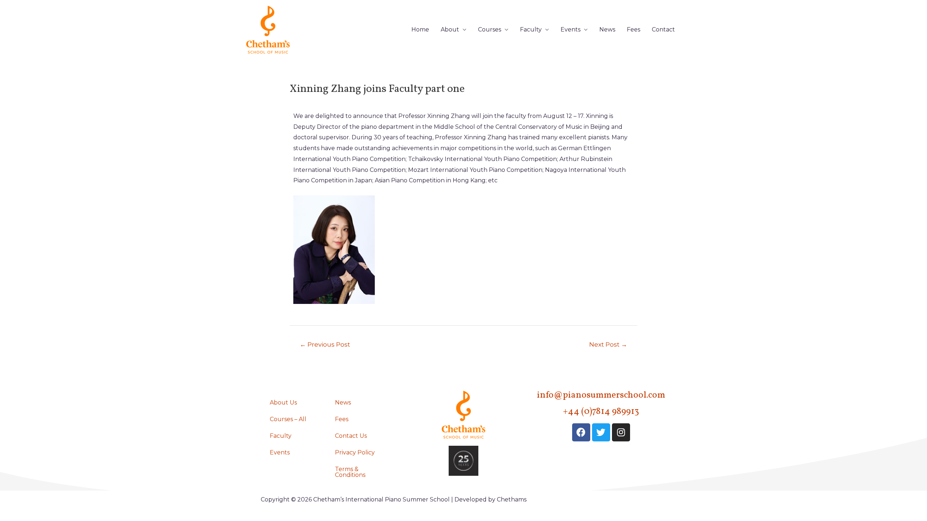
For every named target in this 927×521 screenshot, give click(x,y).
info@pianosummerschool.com (601, 395)
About (450, 29)
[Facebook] (581, 432)
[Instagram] (621, 432)
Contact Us (351, 435)
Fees (633, 29)
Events (570, 29)
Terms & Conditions (350, 472)
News (607, 29)
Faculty (531, 29)
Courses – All (288, 419)
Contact (663, 29)
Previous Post (325, 344)
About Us (283, 402)
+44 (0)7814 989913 (601, 411)
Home (420, 29)
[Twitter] (601, 432)
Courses (489, 29)
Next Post (608, 344)
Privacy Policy (355, 452)
